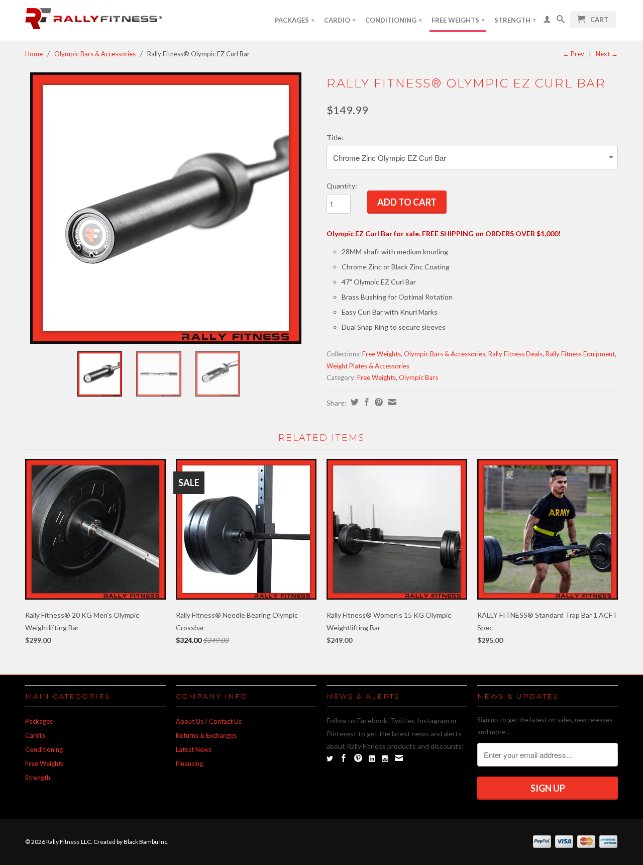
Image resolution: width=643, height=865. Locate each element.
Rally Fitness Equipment (580, 354)
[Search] (561, 21)
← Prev (573, 54)
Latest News (193, 749)
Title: (335, 137)
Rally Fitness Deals (515, 354)
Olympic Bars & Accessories (95, 54)
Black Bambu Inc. (146, 841)
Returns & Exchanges (206, 735)
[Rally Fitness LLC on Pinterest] (358, 758)
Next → (607, 54)
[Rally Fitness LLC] (95, 20)
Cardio (340, 20)
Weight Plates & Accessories (368, 366)
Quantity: (342, 185)
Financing (189, 763)
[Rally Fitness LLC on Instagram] (385, 758)
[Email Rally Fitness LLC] (399, 758)
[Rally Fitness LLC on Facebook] (344, 758)
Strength (515, 20)
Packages (294, 20)
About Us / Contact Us (209, 721)
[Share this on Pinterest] (377, 402)
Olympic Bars (418, 377)
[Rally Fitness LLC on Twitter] (330, 758)
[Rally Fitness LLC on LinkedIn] (372, 758)
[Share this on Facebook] (365, 402)
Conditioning (393, 20)
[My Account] (547, 21)
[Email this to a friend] (391, 402)
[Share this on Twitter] (353, 402)
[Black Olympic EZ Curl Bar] (165, 208)
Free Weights (458, 20)
